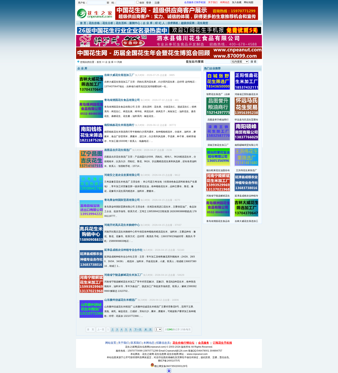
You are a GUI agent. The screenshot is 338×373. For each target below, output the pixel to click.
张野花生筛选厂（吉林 (218, 94)
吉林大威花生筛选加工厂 (119, 75)
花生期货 (202, 23)
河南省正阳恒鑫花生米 (246, 94)
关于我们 (123, 342)
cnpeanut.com (157, 346)
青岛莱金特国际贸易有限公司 (122, 199)
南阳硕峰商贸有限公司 (246, 145)
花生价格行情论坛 (183, 342)
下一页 (137, 329)
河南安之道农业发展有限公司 (122, 174)
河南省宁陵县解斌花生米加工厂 (123, 274)
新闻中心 (134, 23)
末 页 (148, 329)
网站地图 (248, 2)
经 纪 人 (160, 23)
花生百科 (121, 23)
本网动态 (148, 342)
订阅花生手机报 (222, 342)
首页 (99, 62)
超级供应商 (188, 23)
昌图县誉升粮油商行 (218, 119)
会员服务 (203, 342)
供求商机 (172, 23)
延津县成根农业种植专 (246, 195)
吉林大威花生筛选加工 (246, 221)
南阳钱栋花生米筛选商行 (119, 124)
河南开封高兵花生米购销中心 (122, 224)
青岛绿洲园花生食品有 (218, 221)
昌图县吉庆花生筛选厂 (118, 149)
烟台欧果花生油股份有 (218, 170)
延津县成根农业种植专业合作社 (123, 249)
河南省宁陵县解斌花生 (218, 195)
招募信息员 (163, 342)
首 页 (83, 23)
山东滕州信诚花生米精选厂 (120, 299)
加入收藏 (236, 2)
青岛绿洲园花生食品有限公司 (122, 99)
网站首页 (110, 342)
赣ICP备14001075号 (169, 360)
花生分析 (107, 23)
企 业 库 (148, 23)
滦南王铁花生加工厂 (218, 145)
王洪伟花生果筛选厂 (246, 170)
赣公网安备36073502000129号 (171, 366)
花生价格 (94, 23)
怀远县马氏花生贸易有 (246, 119)
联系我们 (136, 342)
